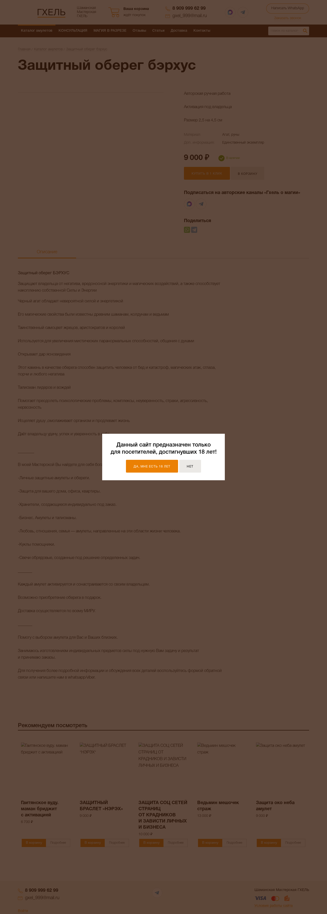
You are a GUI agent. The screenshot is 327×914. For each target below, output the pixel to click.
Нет (190, 466)
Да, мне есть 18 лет (152, 466)
